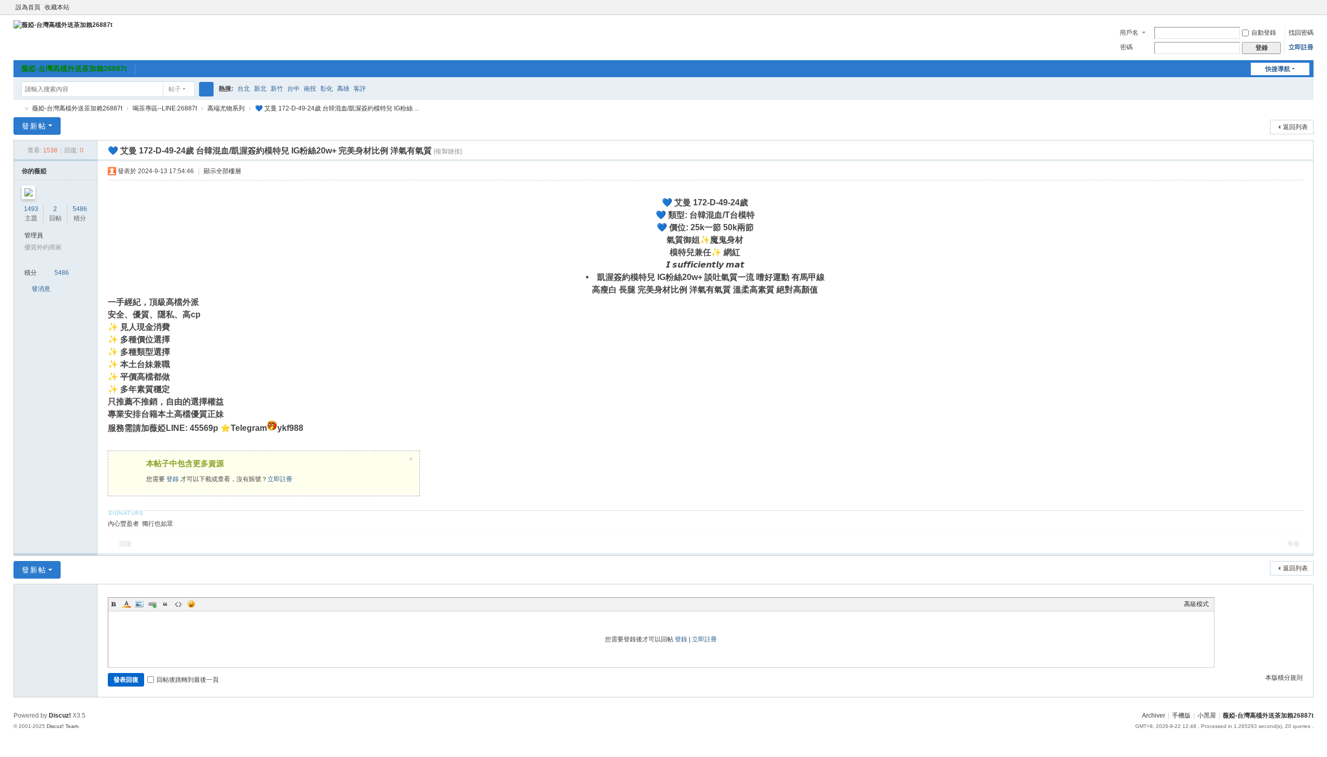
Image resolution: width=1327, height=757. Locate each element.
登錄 (172, 479)
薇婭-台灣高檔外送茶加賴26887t (74, 68)
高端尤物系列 (226, 108)
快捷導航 (1277, 69)
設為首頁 (28, 7)
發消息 (41, 288)
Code (178, 604)
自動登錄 (1263, 32)
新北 (260, 88)
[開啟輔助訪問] (1299, 7)
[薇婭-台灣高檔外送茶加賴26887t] (62, 25)
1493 (31, 209)
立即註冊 (1301, 47)
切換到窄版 (1309, 11)
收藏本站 (57, 7)
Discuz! (60, 715)
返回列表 (1295, 127)
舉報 (1293, 544)
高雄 (343, 88)
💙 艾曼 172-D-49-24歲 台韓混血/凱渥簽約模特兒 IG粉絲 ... (337, 108)
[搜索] (206, 89)
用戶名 (1129, 32)
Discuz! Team (62, 726)
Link (152, 604)
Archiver (1153, 715)
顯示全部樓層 (222, 171)
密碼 (1126, 47)
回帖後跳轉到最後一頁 (188, 679)
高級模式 (1196, 604)
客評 (360, 88)
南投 (310, 88)
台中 (293, 88)
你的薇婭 (34, 171)
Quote (165, 604)
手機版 (1181, 715)
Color (126, 604)
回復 (125, 544)
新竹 (277, 88)
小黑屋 (1206, 715)
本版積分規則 (1284, 677)
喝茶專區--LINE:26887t (165, 108)
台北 (243, 88)
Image (139, 604)
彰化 (326, 88)
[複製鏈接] (448, 151)
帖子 (174, 89)
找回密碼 (1301, 32)
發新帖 (34, 126)
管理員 (33, 235)
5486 (80, 209)
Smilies (191, 604)
